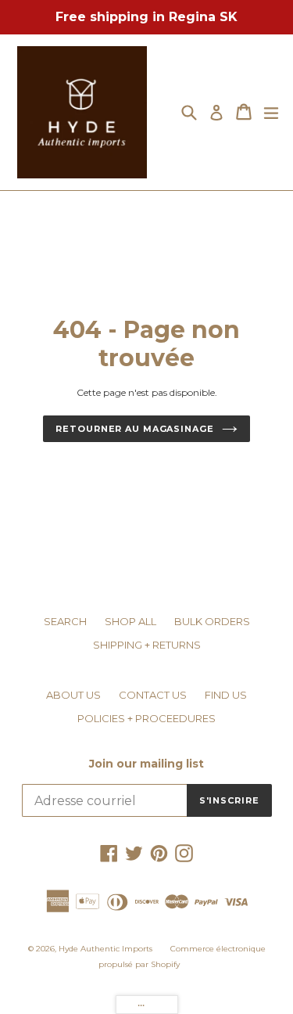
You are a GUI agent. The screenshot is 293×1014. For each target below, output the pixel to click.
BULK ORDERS (212, 621)
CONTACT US (153, 695)
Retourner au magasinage (134, 428)
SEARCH (65, 621)
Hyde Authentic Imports (105, 949)
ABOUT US (73, 695)
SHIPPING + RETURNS (147, 644)
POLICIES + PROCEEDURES (146, 718)
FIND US (226, 695)
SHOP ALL (130, 621)
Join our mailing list (146, 764)
